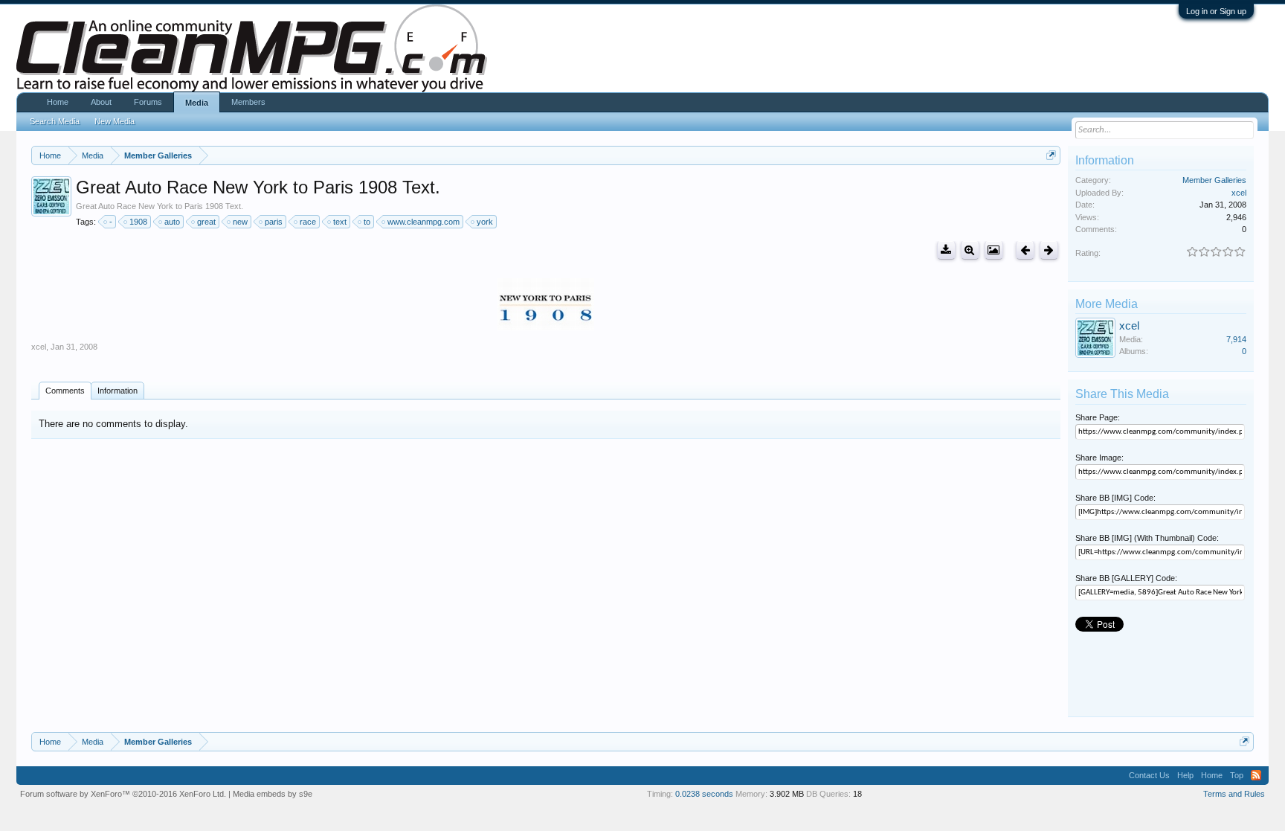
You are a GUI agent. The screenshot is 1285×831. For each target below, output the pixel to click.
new (240, 221)
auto (172, 221)
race (308, 221)
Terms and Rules (1234, 793)
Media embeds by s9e (272, 793)
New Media (114, 121)
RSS (1256, 775)
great (206, 221)
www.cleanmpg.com (423, 221)
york (485, 221)
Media (196, 102)
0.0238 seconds (704, 793)
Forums (148, 101)
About (101, 101)
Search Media (55, 121)
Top (1236, 775)
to (367, 221)
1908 (138, 221)
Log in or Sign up (1216, 11)
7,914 (1236, 339)
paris (274, 221)
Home (57, 101)
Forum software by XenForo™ (123, 793)
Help (1185, 775)
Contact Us (1149, 775)
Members (248, 101)
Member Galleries (1214, 180)
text (340, 221)
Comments (65, 390)
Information (117, 390)
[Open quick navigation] (1051, 155)
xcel (38, 346)
